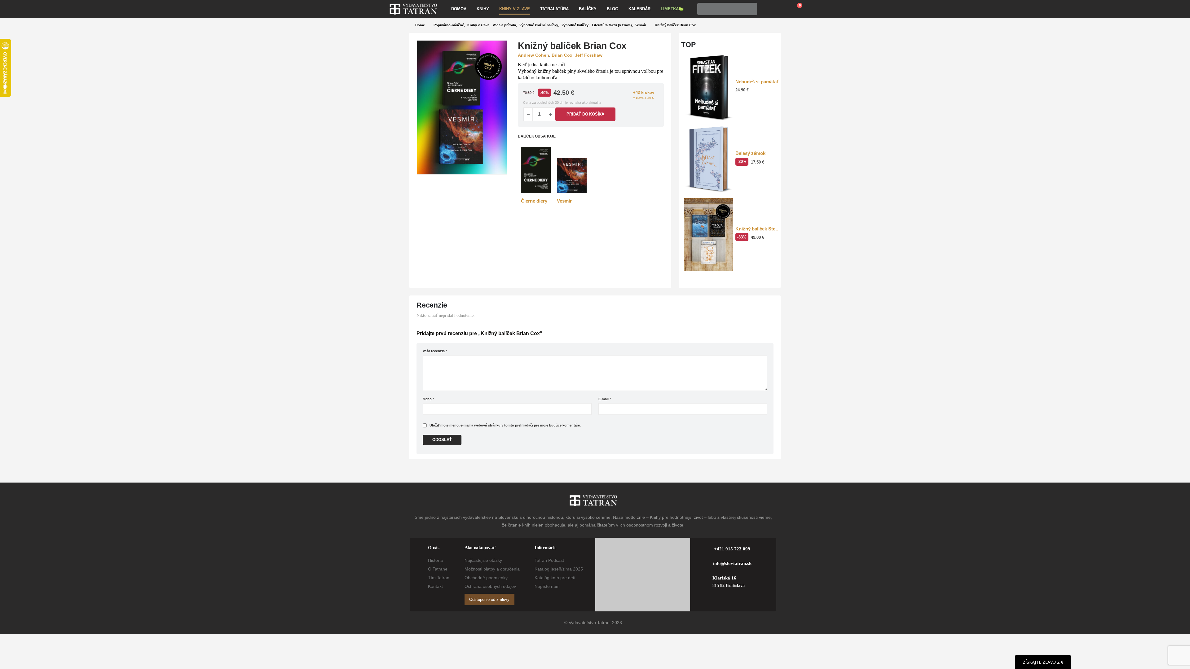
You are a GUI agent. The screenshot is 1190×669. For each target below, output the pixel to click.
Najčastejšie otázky (483, 560)
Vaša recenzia (435, 351)
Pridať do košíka (585, 114)
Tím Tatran (438, 577)
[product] (536, 170)
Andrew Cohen (533, 55)
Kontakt (435, 586)
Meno (428, 399)
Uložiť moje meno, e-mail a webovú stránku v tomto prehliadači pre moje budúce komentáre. (505, 425)
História (435, 560)
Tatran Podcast (549, 560)
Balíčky (588, 9)
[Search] (750, 9)
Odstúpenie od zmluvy (489, 599)
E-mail (604, 399)
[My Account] (766, 9)
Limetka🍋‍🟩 (672, 9)
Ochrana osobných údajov (490, 586)
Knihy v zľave (514, 9)
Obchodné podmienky (486, 577)
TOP (688, 45)
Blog (612, 9)
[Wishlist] (780, 9)
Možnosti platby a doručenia (492, 568)
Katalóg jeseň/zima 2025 (559, 568)
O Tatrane (437, 568)
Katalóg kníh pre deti (555, 577)
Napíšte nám (547, 586)
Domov (458, 9)
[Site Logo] (413, 9)
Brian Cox (562, 55)
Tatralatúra (554, 9)
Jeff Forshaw (588, 55)
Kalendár (639, 9)
